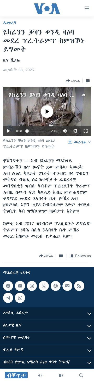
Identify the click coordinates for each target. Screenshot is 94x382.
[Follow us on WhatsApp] (20, 298)
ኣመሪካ (9, 22)
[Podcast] (56, 286)
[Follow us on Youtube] (20, 286)
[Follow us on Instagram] (32, 286)
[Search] (81, 375)
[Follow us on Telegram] (8, 298)
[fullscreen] (85, 131)
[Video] (61, 375)
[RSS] (79, 286)
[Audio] (40, 375)
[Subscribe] (67, 286)
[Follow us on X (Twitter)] (44, 286)
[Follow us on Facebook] (8, 286)
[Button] (73, 80)
